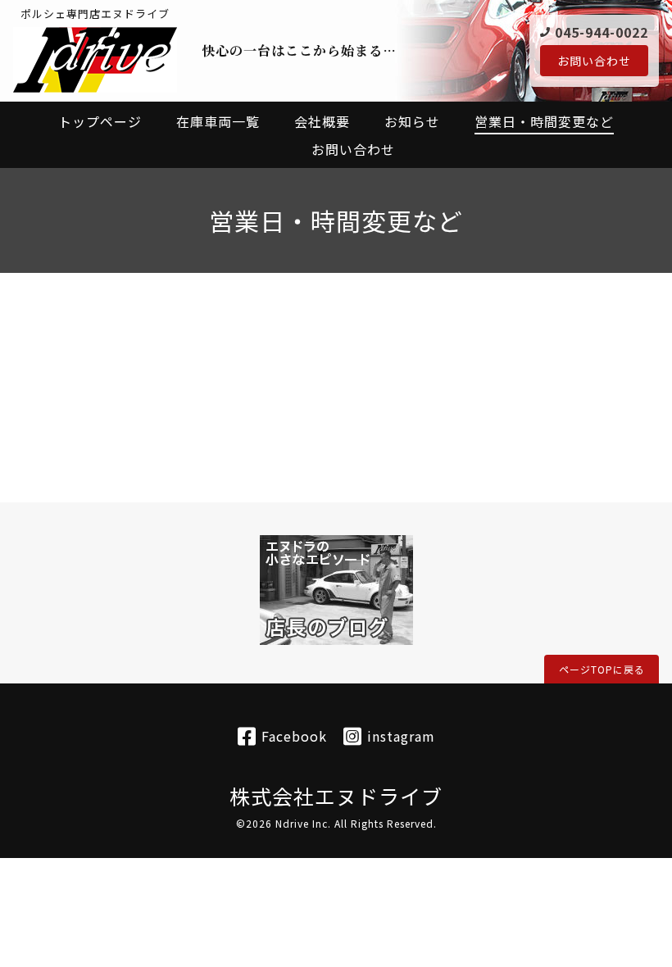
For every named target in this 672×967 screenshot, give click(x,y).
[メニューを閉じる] (336, 483)
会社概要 (322, 121)
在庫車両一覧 (218, 121)
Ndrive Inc (301, 823)
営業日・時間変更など (544, 121)
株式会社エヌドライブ (336, 795)
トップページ (100, 121)
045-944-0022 (601, 32)
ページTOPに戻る (602, 669)
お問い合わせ (594, 60)
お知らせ (412, 121)
